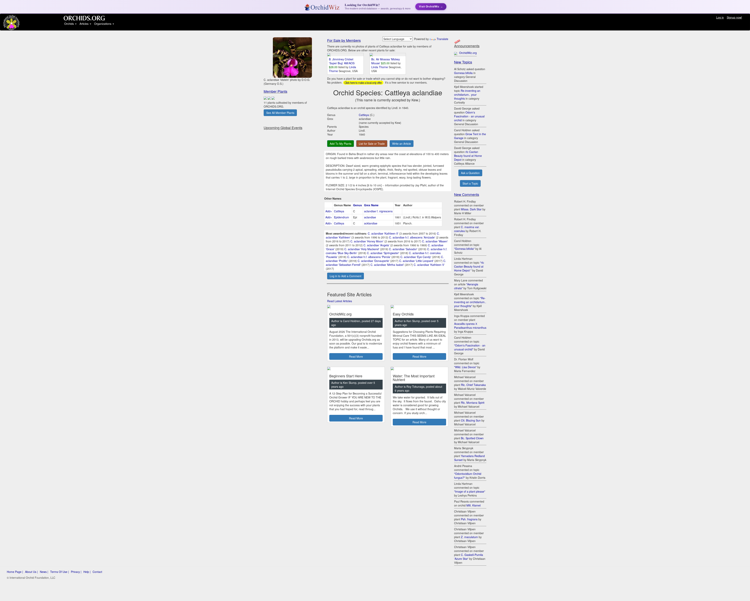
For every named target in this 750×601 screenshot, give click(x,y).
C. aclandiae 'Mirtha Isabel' (387, 265)
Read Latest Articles (339, 301)
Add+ (328, 211)
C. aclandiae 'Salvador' (403, 249)
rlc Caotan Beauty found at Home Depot (468, 156)
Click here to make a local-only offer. (363, 83)
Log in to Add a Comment (345, 276)
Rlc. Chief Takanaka (473, 385)
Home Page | (15, 572)
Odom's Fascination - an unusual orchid (469, 116)
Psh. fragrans (469, 519)
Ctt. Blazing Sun (471, 420)
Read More (356, 356)
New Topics (463, 61)
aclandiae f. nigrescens (378, 211)
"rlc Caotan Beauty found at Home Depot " (469, 266)
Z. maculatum (469, 537)
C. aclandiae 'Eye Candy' (415, 257)
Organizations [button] (103, 24)
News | (44, 572)
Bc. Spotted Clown (472, 438)
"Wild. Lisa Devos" (465, 367)
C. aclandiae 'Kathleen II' (383, 233)
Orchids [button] (69, 24)
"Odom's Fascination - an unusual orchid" (469, 347)
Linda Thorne (380, 67)
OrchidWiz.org (468, 53)
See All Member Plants (280, 113)
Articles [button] (84, 24)
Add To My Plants (340, 144)
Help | (87, 572)
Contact (97, 572)
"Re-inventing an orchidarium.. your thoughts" (470, 302)
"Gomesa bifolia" (464, 249)
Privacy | (76, 572)
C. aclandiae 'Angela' (376, 245)
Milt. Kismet (473, 505)
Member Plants (275, 91)
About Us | (31, 572)
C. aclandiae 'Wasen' (435, 241)
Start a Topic (470, 183)
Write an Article (401, 144)
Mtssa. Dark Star (471, 209)
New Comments (466, 194)
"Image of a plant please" (469, 491)
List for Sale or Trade (372, 144)
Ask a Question (470, 173)
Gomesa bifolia (463, 73)
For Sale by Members (344, 40)
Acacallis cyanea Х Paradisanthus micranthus (470, 326)
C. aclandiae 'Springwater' (383, 253)
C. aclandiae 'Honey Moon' (367, 241)
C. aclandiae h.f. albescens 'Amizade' (412, 237)
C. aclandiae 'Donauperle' (373, 261)
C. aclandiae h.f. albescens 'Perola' (369, 257)
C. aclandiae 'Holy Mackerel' (361, 249)
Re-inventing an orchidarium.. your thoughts (467, 94)
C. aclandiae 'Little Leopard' (416, 261)
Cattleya (364, 115)
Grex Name (371, 205)
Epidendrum (341, 217)
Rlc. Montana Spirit (472, 403)
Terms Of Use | (59, 572)
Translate (442, 39)
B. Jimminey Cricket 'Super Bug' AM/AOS (341, 61)
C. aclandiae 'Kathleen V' (429, 265)
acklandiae (370, 223)
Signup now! (734, 17)
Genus (357, 205)
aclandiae (370, 217)
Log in (720, 17)
